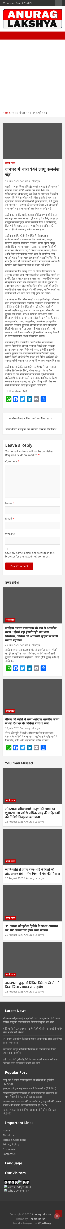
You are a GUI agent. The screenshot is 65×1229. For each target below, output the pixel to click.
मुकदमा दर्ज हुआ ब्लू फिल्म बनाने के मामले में (24, 1088)
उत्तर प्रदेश (12, 582)
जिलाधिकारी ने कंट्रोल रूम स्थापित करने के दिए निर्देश (31, 429)
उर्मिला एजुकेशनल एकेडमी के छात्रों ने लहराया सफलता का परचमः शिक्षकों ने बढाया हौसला (30, 1094)
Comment (12, 461)
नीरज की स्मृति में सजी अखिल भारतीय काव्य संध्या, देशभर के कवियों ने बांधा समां (32, 721)
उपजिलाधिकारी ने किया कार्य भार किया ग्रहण (30, 418)
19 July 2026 (12, 728)
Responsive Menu (58, 3)
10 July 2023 (12, 181)
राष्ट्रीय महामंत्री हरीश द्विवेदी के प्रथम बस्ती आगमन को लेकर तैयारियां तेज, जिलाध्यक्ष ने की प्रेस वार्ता (31, 1061)
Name (9, 503)
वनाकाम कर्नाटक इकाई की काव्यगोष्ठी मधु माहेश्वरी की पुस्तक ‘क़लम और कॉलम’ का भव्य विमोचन (32, 1103)
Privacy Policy (11, 1144)
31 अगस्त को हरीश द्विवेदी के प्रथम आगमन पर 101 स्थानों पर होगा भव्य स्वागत (31, 928)
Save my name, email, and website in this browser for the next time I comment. (29, 554)
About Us (8, 1135)
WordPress (44, 1223)
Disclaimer (9, 1149)
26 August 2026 (14, 821)
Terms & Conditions (14, 1139)
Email (9, 518)
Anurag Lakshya (30, 181)
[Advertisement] (32, 74)
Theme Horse (37, 1218)
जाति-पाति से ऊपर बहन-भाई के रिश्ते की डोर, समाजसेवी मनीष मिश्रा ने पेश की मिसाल (32, 871)
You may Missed (19, 763)
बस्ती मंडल (10, 163)
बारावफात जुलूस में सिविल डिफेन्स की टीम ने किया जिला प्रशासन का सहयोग (32, 985)
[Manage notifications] (57, 1216)
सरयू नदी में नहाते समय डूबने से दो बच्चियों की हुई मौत (28, 1080)
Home (6, 1130)
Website (10, 534)
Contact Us (9, 1154)
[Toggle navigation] (7, 36)
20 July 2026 (12, 644)
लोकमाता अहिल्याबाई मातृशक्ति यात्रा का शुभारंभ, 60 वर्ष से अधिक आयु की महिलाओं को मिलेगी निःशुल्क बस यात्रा (32, 813)
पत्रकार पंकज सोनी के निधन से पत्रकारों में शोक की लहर (29, 1109)
